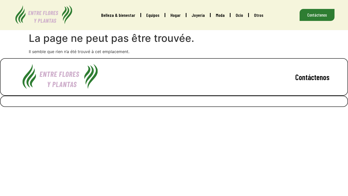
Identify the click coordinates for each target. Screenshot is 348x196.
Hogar (175, 15)
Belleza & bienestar (118, 15)
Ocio (239, 15)
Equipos (152, 15)
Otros (258, 15)
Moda (220, 15)
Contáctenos (312, 77)
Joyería (198, 15)
